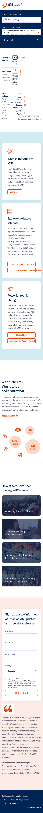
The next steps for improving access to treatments (20, 580)
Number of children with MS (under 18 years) (19, 32)
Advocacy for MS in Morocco (20, 511)
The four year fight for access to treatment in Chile (20, 556)
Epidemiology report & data (21, 264)
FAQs (4, 804)
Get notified (21, 693)
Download (8, 40)
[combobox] (21, 671)
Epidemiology (13, 19)
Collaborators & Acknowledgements (15, 796)
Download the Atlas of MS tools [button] (23, 341)
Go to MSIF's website (33, 807)
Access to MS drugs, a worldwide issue (16, 533)
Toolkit (4, 800)
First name (9, 631)
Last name (9, 642)
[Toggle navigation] (38, 5)
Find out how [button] (21, 335)
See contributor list (10, 414)
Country (8, 666)
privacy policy (12, 685)
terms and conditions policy (27, 685)
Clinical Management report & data (23, 270)
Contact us (14, 804)
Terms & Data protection (20, 800)
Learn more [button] (14, 191)
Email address (10, 654)
